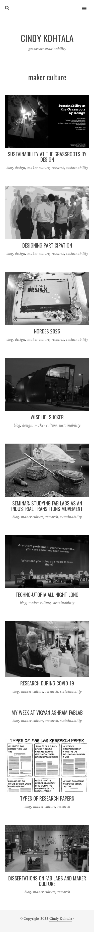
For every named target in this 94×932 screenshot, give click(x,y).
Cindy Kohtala (60, 918)
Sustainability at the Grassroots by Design (47, 156)
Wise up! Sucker (47, 417)
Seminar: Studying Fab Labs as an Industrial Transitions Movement (47, 505)
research (57, 167)
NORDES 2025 (47, 331)
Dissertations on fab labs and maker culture (47, 880)
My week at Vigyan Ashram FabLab (47, 712)
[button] (87, 5)
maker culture (38, 167)
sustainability (77, 167)
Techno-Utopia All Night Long (47, 594)
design (20, 167)
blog (9, 167)
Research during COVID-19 (47, 683)
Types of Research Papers (47, 798)
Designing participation (47, 245)
